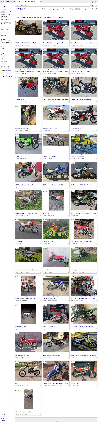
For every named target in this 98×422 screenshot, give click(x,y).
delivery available (6, 66)
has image (4, 16)
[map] (24, 9)
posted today (5, 18)
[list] (16, 9)
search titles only (6, 14)
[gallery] (21, 9)
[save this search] (96, 5)
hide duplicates (5, 19)
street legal (4, 46)
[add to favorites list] (16, 45)
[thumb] (19, 9)
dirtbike (4, 55)
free (3, 28)
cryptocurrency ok (6, 68)
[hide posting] (40, 45)
